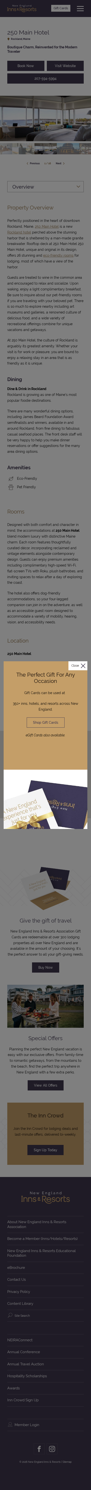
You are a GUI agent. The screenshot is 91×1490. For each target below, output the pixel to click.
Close (75, 665)
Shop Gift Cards (45, 722)
